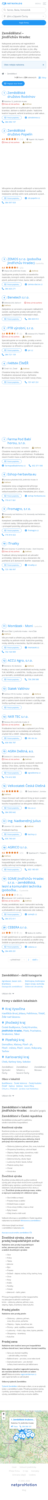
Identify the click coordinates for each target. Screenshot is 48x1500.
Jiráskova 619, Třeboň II (36, 334)
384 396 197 (10, 122)
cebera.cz (32, 947)
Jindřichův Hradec (12, 1030)
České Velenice (20, 1083)
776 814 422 (10, 535)
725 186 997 (10, 569)
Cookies (32, 1475)
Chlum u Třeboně (9, 1089)
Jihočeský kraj (15, 1022)
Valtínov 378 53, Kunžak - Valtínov (16, 694)
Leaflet (27, 1411)
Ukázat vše (6, 993)
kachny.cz (32, 834)
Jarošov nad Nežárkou (29, 1089)
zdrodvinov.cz (34, 117)
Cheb (4, 1061)
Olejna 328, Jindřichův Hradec (15, 271)
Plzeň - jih (27, 1044)
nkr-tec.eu (32, 738)
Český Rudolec (35, 1083)
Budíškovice (7, 1083)
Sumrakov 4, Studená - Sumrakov (16, 448)
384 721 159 (10, 354)
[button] (32, 1435)
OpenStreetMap (38, 1411)
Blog (24, 1490)
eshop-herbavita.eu (36, 496)
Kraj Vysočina (15, 1009)
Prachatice (35, 1030)
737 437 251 (33, 382)
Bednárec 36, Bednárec (13, 666)
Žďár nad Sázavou (11, 1016)
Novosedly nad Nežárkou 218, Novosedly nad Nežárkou (24, 514)
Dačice (12, 1086)
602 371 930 (37, 465)
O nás (25, 1471)
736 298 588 (33, 679)
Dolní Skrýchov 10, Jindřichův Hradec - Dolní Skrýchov (24, 549)
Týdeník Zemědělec (9, 1386)
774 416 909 (10, 777)
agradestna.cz (34, 772)
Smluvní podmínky (28, 1467)
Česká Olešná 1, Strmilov (37, 791)
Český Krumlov (29, 1027)
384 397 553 (10, 202)
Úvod (14, 1467)
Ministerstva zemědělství (30, 1220)
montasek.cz (33, 647)
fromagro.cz (33, 530)
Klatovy (17, 1044)
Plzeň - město (9, 1047)
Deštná (19, 1086)
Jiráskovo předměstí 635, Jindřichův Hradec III (21, 480)
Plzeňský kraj (14, 1040)
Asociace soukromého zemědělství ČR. (17, 1232)
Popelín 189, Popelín (36, 139)
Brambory (6, 984)
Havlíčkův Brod (9, 1013)
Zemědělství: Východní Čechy (8, 1070)
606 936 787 (10, 742)
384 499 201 (10, 951)
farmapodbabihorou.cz (15, 465)
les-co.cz (32, 808)
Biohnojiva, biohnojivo (35, 981)
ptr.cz (30, 350)
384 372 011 (10, 918)
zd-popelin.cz (34, 198)
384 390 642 (10, 812)
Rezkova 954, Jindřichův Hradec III (16, 722)
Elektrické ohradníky (34, 986)
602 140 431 (33, 869)
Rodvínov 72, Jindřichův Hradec (15, 101)
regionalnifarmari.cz (28, 1374)
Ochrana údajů (19, 1475)
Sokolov (27, 1061)
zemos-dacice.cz (35, 284)
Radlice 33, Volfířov (35, 933)
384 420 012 (33, 319)
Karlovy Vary (15, 1061)
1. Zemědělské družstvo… (23, 1419)
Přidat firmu (14, 1471)
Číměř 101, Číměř (10, 369)
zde (22, 1228)
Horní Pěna (29, 1086)
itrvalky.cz (32, 565)
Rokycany (36, 1047)
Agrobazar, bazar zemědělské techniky (19, 981)
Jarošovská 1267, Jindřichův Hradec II (17, 898)
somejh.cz (32, 914)
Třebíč (41, 1013)
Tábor (17, 1034)
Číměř (4, 1086)
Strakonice (7, 1034)
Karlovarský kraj (17, 1057)
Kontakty (35, 1471)
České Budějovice (11, 1027)
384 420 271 (10, 288)
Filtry (44, 77)
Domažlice (7, 1044)
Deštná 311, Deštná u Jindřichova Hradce (19, 757)
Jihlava (22, 1013)
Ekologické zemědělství (12, 986)
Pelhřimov (32, 1013)
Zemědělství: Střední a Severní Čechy (22, 1070)
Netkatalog (14, 3)
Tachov (5, 1051)
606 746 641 (10, 838)
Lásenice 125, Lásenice (12, 826)
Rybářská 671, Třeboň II (37, 853)
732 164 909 (10, 652)
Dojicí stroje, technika (34, 984)
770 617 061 (10, 500)
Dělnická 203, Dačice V (12, 303)
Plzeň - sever (23, 1047)
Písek (26, 1030)
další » (35, 959)
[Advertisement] (24, 166)
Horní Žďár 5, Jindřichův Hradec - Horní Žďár (20, 631)
